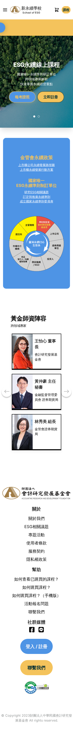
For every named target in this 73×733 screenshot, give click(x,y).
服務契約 (36, 551)
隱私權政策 (36, 559)
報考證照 (22, 96)
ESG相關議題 (36, 526)
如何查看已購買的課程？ (36, 579)
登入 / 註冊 (66, 9)
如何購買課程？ (36, 587)
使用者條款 (36, 543)
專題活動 (36, 534)
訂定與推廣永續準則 (36, 197)
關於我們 (36, 518)
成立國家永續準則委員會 (36, 201)
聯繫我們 (36, 611)
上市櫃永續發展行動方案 (36, 170)
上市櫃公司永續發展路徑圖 (36, 165)
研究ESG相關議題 (36, 192)
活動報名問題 (36, 603)
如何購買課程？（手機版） (36, 595)
